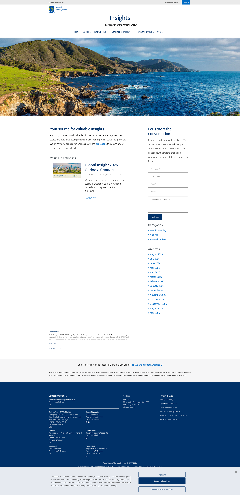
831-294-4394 (94, 454)
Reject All (162, 474)
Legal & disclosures (167, 403)
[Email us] (50, 405)
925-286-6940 (97, 417)
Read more (90, 197)
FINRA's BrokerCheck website (145, 364)
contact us (101, 143)
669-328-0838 (57, 424)
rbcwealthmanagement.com (56, 2)
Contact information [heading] (58, 396)
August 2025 (156, 308)
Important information (171, 2)
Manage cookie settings (162, 489)
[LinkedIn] (53, 427)
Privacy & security (166, 399)
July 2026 (155, 258)
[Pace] (120, 77)
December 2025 (158, 290)
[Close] (236, 472)
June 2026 (155, 263)
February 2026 (157, 281)
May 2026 (155, 267)
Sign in (186, 2)
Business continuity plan (169, 411)
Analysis (154, 234)
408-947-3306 (60, 438)
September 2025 (158, 303)
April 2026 (155, 272)
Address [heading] (126, 396)
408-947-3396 (97, 451)
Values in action (158, 239)
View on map (128, 407)
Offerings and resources (122, 32)
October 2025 (157, 299)
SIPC (158, 467)
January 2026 (157, 285)
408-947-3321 (97, 435)
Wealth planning (145, 32)
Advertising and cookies (169, 419)
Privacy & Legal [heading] (166, 396)
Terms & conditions (167, 407)
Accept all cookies (162, 481)
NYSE (142, 467)
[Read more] (52, 343)
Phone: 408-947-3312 (57, 402)
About (86, 32)
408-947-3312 (60, 422)
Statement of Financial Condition (172, 415)
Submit (155, 217)
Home (77, 32)
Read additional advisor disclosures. (59, 349)
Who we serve (100, 32)
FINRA (150, 467)
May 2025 (155, 312)
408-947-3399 (60, 451)
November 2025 (158, 294)
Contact (160, 32)
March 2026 (156, 276)
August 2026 (156, 254)
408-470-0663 (57, 440)
